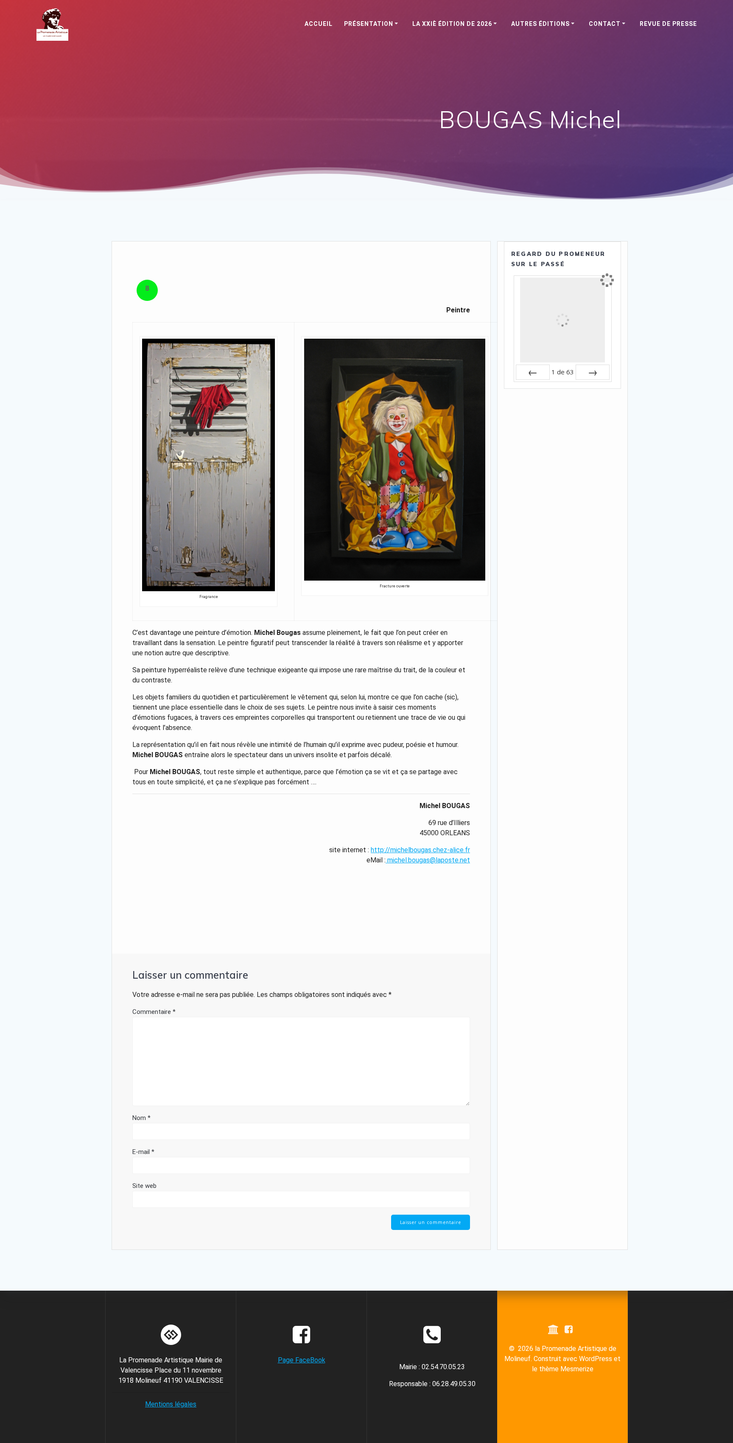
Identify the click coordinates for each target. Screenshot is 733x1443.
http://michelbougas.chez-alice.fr (420, 850)
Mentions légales (170, 1404)
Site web (144, 1186)
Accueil (319, 23)
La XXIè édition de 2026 (452, 23)
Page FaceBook (301, 1360)
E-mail (143, 1152)
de (562, 372)
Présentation (368, 23)
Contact (605, 23)
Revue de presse (668, 23)
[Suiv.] (593, 372)
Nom (141, 1118)
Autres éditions (540, 23)
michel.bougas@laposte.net (428, 860)
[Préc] (533, 372)
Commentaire (154, 1012)
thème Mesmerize (566, 1369)
